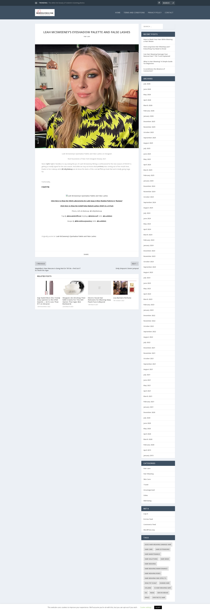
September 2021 (150, 364)
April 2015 (147, 450)
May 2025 (147, 159)
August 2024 (148, 208)
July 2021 (147, 375)
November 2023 (149, 256)
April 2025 (147, 165)
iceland (148, 588)
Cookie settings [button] (145, 607)
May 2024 (147, 224)
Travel (146, 485)
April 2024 (147, 229)
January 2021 (148, 407)
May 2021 (147, 385)
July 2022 (147, 342)
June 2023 (147, 283)
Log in (146, 514)
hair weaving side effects (155, 578)
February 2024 (149, 240)
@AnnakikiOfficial (74, 216)
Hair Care (149, 549)
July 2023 (147, 278)
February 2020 (149, 445)
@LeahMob (107, 216)
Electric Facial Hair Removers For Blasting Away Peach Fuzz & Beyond (99, 300)
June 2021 (147, 380)
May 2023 (147, 288)
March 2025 (148, 170)
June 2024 (147, 218)
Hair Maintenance (152, 554)
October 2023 (149, 262)
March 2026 (148, 105)
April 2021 (147, 391)
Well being (147, 501)
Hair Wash (165, 559)
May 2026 (147, 94)
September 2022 (150, 332)
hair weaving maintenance (156, 569)
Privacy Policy (155, 13)
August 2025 (148, 143)
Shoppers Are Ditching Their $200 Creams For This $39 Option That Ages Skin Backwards (74, 301)
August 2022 (148, 337)
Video (146, 495)
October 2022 (149, 326)
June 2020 (147, 423)
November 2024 (149, 191)
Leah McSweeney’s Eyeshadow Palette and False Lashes (76, 236)
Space (147, 597)
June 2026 (147, 89)
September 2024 (150, 202)
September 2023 (150, 267)
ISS (146, 593)
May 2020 (147, 429)
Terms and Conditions (134, 13)
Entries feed (148, 519)
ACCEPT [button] (158, 607)
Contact (169, 13)
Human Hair (164, 583)
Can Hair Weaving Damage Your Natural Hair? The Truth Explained (157, 55)
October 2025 (149, 132)
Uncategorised (149, 490)
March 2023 (148, 299)
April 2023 (147, 294)
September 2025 (150, 138)
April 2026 (147, 100)
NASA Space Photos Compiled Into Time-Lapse (65, 3)
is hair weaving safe (162, 588)
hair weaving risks (152, 573)
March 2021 (148, 396)
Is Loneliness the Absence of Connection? (154, 70)
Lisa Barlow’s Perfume (122, 298)
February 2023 (149, 305)
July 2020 (147, 418)
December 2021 (149, 348)
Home (117, 13)
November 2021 (149, 353)
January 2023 (148, 310)
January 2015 (148, 455)
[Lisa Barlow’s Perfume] (124, 288)
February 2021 (149, 402)
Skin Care (147, 479)
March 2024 (148, 235)
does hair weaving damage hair (158, 544)
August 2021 (148, 369)
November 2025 (149, 127)
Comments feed (150, 524)
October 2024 (149, 197)
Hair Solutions (151, 559)
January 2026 (148, 116)
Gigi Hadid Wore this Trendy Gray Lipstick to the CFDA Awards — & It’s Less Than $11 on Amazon (48, 301)
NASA (152, 593)
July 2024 (147, 213)
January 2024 (148, 245)
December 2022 (149, 315)
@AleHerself (93, 216)
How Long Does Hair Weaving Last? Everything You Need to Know (157, 48)
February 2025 (149, 175)
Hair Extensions (162, 549)
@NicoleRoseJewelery (83, 221)
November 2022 (149, 321)
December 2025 (149, 121)
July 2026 (147, 84)
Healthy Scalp (151, 583)
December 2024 (149, 186)
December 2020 (149, 412)
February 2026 (149, 111)
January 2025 (148, 181)
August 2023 (148, 272)
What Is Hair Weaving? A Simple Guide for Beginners (158, 62)
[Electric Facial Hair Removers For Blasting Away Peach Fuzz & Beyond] (99, 288)
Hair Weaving (149, 474)
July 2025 (147, 148)
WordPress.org (149, 530)
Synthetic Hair (159, 597)
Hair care (87, 36)
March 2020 (148, 439)
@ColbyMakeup (67, 169)
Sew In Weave (162, 593)
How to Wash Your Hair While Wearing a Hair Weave (158, 40)
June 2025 (147, 154)
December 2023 (149, 251)
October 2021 (149, 358)
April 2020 (147, 434)
